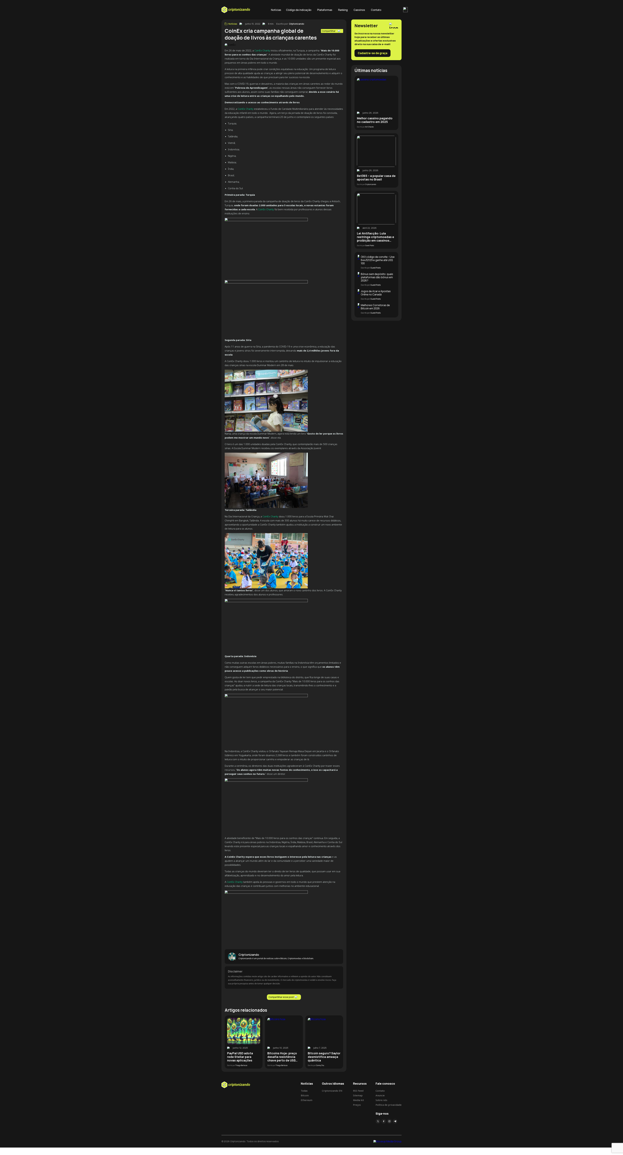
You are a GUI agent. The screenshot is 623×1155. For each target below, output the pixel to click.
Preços (357, 1104)
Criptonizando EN (332, 1090)
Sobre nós (381, 1100)
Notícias (276, 10)
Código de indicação (298, 10)
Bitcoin (305, 1095)
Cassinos (359, 10)
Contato (376, 10)
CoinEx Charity (262, 50)
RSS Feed (358, 1090)
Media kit (358, 1100)
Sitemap (358, 1095)
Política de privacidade (389, 1104)
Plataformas (324, 10)
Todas (304, 1090)
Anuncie (380, 1095)
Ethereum (306, 1100)
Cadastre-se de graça (372, 53)
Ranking (343, 10)
